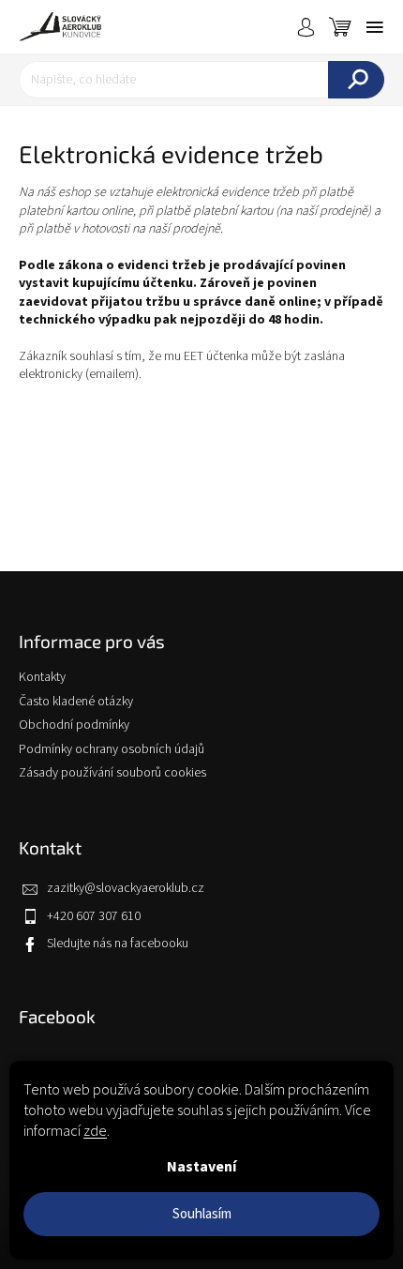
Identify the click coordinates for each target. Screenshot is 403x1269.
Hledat (356, 79)
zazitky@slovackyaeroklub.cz (125, 888)
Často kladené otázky (76, 701)
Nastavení (201, 1166)
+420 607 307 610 (94, 916)
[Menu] (375, 27)
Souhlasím (201, 1214)
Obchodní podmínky (74, 725)
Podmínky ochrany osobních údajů (111, 749)
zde (95, 1131)
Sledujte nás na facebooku (117, 943)
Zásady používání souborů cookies (112, 772)
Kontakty (42, 677)
